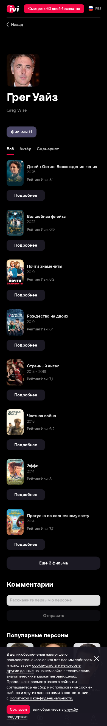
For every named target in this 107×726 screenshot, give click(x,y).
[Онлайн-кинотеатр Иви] (14, 8)
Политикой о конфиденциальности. (41, 698)
